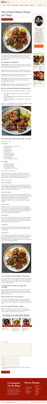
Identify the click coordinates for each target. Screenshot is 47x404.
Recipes (8, 5)
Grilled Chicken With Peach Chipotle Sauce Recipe (16, 329)
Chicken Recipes (16, 326)
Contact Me (42, 402)
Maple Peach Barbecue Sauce (5, 329)
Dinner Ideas (32, 5)
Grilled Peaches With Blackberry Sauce (25, 329)
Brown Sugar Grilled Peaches (41, 82)
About (32, 402)
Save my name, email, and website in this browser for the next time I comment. (16, 368)
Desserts (28, 393)
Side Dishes (28, 391)
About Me (40, 5)
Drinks (36, 394)
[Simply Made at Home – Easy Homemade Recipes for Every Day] (5, 1)
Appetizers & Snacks (24, 5)
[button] (44, 5)
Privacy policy (36, 402)
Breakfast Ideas (15, 5)
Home (4, 5)
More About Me (38, 46)
